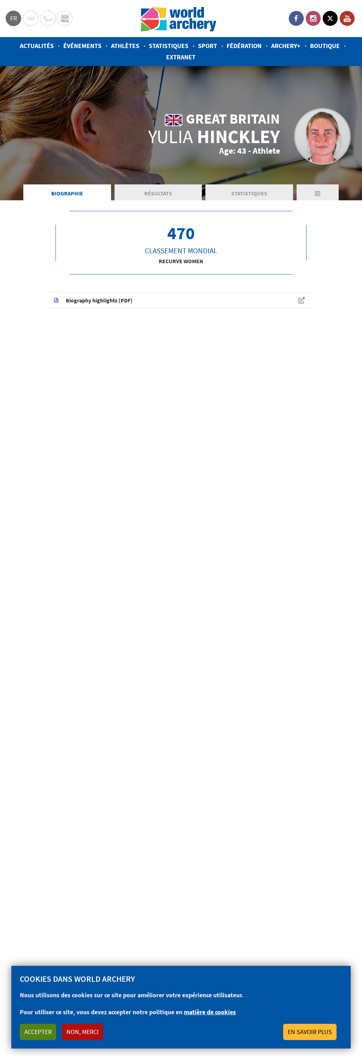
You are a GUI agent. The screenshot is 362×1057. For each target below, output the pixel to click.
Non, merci (82, 1032)
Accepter (38, 1032)
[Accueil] (178, 18)
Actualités (37, 46)
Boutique (325, 46)
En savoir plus (310, 1032)
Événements (82, 46)
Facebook (296, 18)
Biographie (67, 193)
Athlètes (125, 46)
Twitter (330, 18)
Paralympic (48, 18)
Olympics (31, 18)
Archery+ (285, 46)
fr (13, 18)
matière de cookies (210, 1012)
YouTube (347, 18)
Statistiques (168, 46)
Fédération (244, 46)
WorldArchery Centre (64, 18)
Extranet (180, 57)
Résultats (158, 193)
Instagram (313, 18)
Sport (207, 46)
